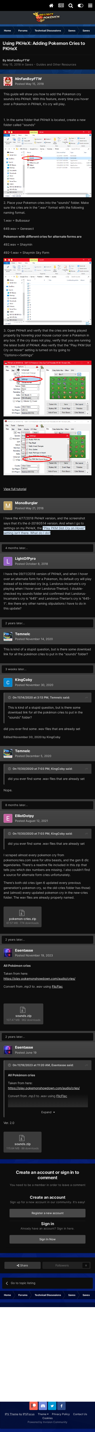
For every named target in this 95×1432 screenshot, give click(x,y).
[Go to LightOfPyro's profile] (8, 561)
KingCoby (58, 768)
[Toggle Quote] (10, 697)
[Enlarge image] (47, 163)
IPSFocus (28, 1414)
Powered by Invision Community (47, 1422)
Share (23, 1265)
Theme (42, 1414)
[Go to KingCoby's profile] (8, 682)
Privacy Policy (61, 1414)
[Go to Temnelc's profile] (8, 636)
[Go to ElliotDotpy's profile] (8, 818)
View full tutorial (15, 489)
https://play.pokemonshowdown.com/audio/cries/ (39, 978)
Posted (29, 84)
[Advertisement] (47, 1354)
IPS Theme (11, 1414)
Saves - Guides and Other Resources (50, 64)
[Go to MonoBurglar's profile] (8, 505)
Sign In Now (47, 1239)
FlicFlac (57, 986)
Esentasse (58, 1065)
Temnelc (56, 697)
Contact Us (80, 1414)
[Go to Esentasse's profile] (8, 953)
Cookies (47, 1418)
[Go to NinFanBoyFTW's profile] (8, 81)
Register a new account (48, 1213)
